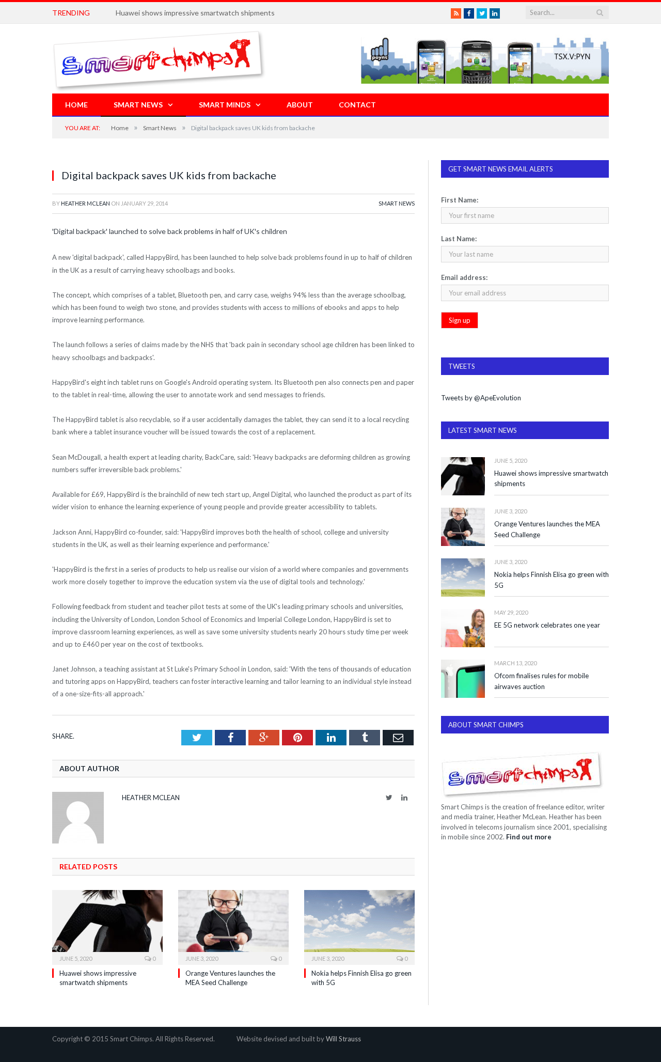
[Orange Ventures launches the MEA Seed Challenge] (233, 926)
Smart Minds (224, 104)
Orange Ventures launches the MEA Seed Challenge (547, 529)
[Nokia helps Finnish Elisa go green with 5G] (359, 926)
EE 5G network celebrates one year (547, 625)
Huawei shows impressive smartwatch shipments (195, 12)
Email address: (464, 277)
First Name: (459, 200)
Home (76, 104)
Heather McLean (85, 203)
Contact (357, 104)
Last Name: (459, 239)
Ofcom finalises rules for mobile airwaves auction (541, 681)
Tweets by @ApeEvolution (481, 398)
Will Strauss (343, 1039)
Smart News (138, 104)
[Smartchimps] (159, 58)
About (300, 104)
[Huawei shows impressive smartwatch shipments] (107, 926)
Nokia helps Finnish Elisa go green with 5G (551, 579)
